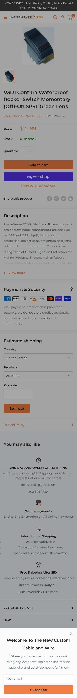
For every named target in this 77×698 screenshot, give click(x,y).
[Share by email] (70, 198)
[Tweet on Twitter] (63, 198)
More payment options (38, 185)
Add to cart (38, 165)
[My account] (62, 17)
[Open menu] (5, 17)
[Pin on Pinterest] (56, 198)
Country (10, 349)
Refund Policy (14, 425)
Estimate (16, 408)
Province (10, 367)
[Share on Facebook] (49, 198)
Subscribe (38, 690)
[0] (70, 17)
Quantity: (11, 151)
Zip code (10, 385)
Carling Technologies (22, 116)
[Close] (71, 633)
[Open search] (55, 17)
